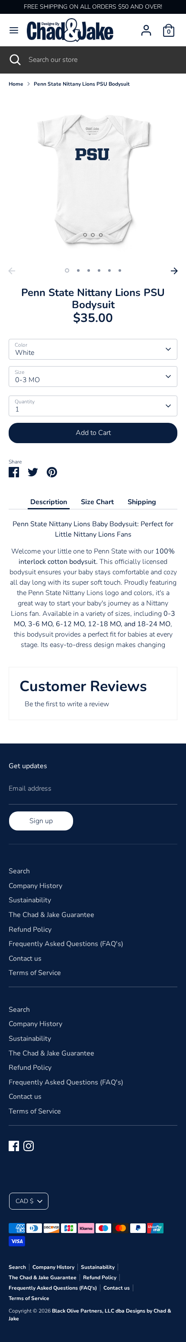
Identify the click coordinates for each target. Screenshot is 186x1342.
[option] (93, 178)
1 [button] (67, 270)
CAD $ (24, 1201)
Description (48, 502)
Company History (35, 886)
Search (19, 871)
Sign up (41, 821)
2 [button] (78, 270)
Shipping (142, 502)
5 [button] (109, 270)
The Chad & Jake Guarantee (51, 915)
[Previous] (11, 270)
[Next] (174, 270)
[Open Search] (14, 60)
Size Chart (97, 502)
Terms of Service (35, 973)
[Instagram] (28, 1146)
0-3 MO (27, 380)
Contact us (25, 958)
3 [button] (88, 270)
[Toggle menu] (13, 30)
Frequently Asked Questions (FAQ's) (66, 944)
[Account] (146, 27)
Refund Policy (30, 929)
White (24, 352)
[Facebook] (14, 1146)
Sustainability (30, 900)
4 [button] (99, 270)
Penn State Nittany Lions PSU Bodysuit (82, 83)
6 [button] (120, 270)
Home (16, 83)
